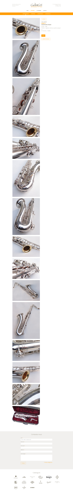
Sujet (22, 437)
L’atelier (44, 10)
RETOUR (43, 19)
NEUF (28, 10)
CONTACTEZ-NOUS (45, 39)
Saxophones (25, 13)
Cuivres (32, 13)
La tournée (39, 10)
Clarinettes (39, 13)
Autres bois (47, 13)
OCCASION (32, 10)
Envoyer (23, 463)
